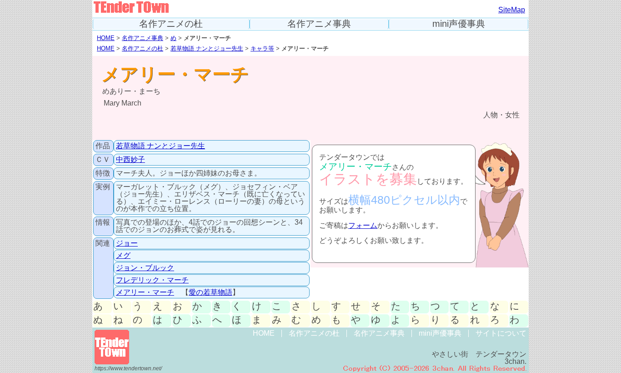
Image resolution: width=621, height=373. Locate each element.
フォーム (362, 225)
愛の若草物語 (210, 292)
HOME (106, 38)
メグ (123, 255)
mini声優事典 (458, 24)
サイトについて (501, 333)
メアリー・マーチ (145, 292)
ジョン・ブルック (145, 268)
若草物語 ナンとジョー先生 (206, 48)
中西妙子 (130, 159)
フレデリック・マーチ (152, 280)
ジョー (127, 243)
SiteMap (511, 10)
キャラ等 (262, 48)
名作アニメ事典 (319, 24)
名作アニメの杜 (171, 24)
